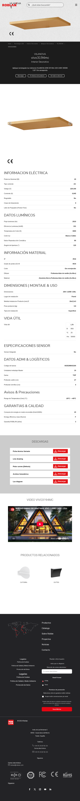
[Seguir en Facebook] (30, 789)
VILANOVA (60, 43)
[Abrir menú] (75, 5)
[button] (10, 123)
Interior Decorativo (32, 43)
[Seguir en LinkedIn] (50, 789)
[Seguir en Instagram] (40, 789)
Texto (46, 684)
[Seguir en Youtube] (45, 789)
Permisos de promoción (57, 689)
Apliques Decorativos (47, 43)
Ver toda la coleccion (56, 76)
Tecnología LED (19, 43)
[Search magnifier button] (29, 4)
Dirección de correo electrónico (57, 667)
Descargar (62, 451)
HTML (46, 681)
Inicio (9, 43)
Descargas (21, 76)
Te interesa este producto (37, 76)
